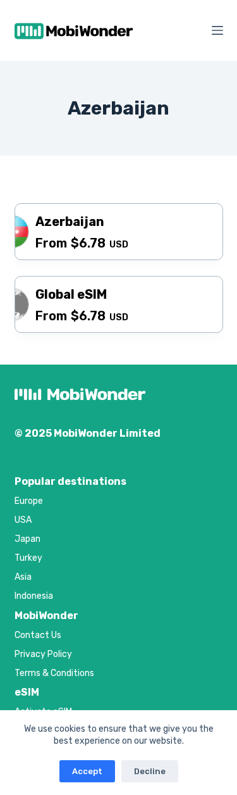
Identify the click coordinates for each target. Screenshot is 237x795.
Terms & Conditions (54, 673)
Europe (29, 501)
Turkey (28, 558)
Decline (150, 771)
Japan (27, 539)
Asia (23, 577)
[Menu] (217, 30)
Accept (87, 771)
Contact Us (38, 635)
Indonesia (34, 596)
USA (23, 520)
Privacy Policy (43, 654)
